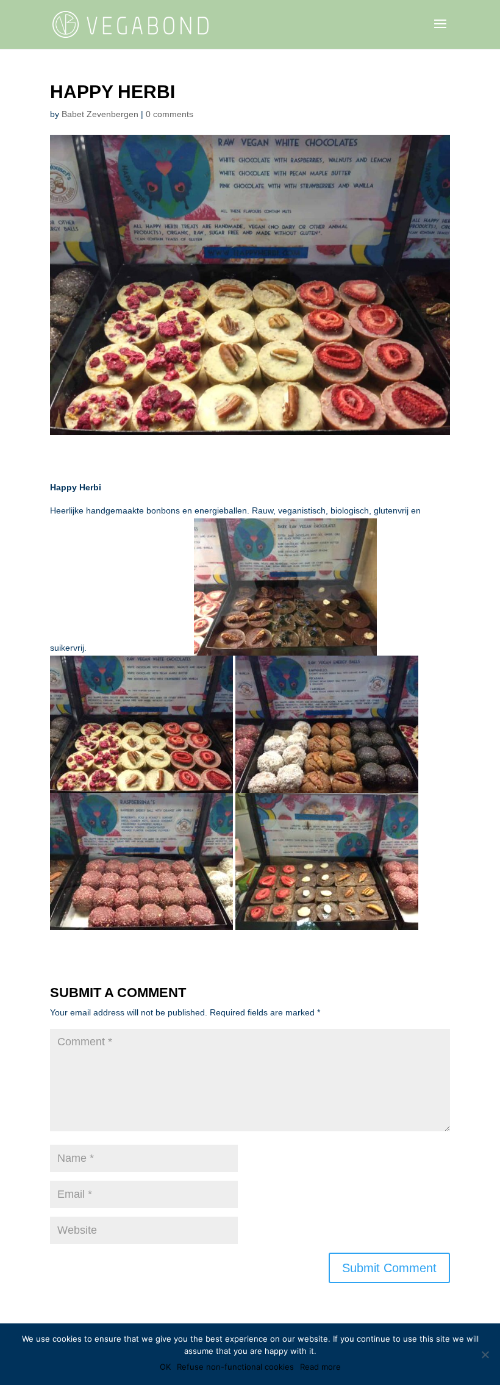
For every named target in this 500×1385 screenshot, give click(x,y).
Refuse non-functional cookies (235, 1367)
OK (165, 1367)
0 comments (169, 114)
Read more (320, 1367)
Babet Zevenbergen (100, 114)
